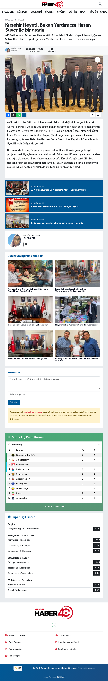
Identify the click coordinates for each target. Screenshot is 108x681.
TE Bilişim (61, 677)
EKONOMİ (36, 12)
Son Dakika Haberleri (67, 649)
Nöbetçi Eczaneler (17, 635)
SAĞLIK (61, 12)
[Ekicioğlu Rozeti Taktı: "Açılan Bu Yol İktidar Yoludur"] (78, 343)
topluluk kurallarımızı (33, 412)
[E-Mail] (25, 244)
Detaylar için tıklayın (54, 506)
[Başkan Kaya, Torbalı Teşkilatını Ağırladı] (30, 343)
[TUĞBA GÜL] (14, 240)
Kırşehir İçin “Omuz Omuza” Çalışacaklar (28, 325)
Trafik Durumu (14, 642)
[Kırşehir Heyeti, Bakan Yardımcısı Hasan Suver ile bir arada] (54, 83)
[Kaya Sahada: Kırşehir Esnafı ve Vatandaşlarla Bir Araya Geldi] (78, 273)
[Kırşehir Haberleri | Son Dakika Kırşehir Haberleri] (52, 4)
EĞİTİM (73, 12)
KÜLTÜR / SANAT (98, 12)
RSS (19, 668)
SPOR (83, 12)
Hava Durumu (65, 635)
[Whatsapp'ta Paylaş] (18, 115)
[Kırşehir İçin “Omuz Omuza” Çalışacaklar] (30, 309)
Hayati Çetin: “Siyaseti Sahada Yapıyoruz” (76, 325)
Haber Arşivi (14, 656)
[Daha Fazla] (24, 115)
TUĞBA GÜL (29, 238)
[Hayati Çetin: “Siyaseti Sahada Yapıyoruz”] (78, 309)
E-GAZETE (8, 12)
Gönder (14, 402)
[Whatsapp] (54, 625)
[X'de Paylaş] (13, 115)
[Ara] (100, 4)
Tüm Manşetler (15, 649)
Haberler (9, 20)
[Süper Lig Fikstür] (99, 517)
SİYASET (49, 12)
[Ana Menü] (6, 4)
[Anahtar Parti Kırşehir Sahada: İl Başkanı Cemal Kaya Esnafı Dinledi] (30, 273)
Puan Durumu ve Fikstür (69, 642)
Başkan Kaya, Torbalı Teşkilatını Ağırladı (27, 359)
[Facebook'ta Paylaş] (8, 115)
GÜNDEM (22, 12)
